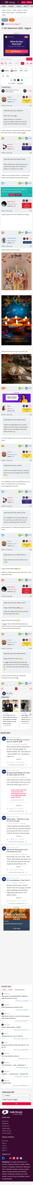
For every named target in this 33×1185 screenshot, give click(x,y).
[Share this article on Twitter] (18, 80)
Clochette (25, 1010)
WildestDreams (21, 903)
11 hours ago (19, 1067)
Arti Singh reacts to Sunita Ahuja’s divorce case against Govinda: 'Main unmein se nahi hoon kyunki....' (10, 719)
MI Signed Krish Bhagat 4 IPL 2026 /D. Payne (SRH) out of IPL (18, 774)
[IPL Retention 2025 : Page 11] (30, 63)
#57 (31, 506)
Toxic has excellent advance (10, 1056)
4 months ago (12, 811)
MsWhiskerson (24, 1085)
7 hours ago (18, 1010)
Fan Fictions (7, 1024)
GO (22, 63)
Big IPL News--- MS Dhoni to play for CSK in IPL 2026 (18, 820)
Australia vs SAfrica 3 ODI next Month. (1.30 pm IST (15, 1046)
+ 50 (30, 238)
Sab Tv (4, 1150)
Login (23, 2)
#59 (31, 596)
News (4, 6)
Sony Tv (4, 1148)
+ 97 (30, 200)
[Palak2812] (2, 70)
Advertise (5, 1124)
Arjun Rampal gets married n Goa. (12, 1007)
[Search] (18, 2)
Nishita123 (25, 1021)
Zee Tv (4, 1143)
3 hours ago (18, 1001)
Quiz (25, 6)
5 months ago (12, 872)
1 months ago (12, 903)
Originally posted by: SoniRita (13, 465)
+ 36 (30, 97)
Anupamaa (7, 993)
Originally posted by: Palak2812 (13, 110)
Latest (4, 990)
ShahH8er (25, 1001)
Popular (10, 990)
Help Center (6, 1128)
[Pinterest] (17, 1158)
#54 (31, 246)
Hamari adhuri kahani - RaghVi (11, 1027)
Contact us (5, 1126)
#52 (31, 152)
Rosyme (26, 1067)
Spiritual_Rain (20, 765)
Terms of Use (6, 1131)
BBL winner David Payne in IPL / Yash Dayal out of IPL (17, 851)
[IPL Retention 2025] (2, 63)
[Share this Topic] (11, 80)
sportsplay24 (20, 841)
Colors (4, 1146)
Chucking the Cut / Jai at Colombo (12, 1036)
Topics (18, 6)
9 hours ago (17, 1030)
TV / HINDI (5, 713)
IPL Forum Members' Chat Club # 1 (18, 880)
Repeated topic (6, 1083)
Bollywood (6, 1004)
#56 (31, 460)
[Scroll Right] (30, 91)
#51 (31, 105)
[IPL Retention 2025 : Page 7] (27, 63)
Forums (11, 6)
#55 (31, 414)
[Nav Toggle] (2, 2)
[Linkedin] (21, 1158)
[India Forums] (9, 2)
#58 (31, 549)
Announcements (19, 990)
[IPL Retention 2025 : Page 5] (5, 63)
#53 (31, 211)
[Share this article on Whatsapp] (22, 80)
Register (29, 2)
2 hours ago (18, 1021)
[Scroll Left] (2, 91)
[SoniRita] (11, 70)
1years (6, 71)
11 (25, 688)
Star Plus (5, 1141)
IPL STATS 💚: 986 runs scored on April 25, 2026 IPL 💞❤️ (18, 741)
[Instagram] (14, 1158)
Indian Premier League (12, 24)
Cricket (5, 1033)
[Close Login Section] (30, 192)
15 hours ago (15, 1085)
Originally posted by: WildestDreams (15, 555)
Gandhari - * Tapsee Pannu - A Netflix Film (14, 1074)
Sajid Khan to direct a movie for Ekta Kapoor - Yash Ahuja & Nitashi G (16, 1017)
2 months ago (12, 765)
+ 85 (30, 144)
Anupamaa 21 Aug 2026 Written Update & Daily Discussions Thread (14, 997)
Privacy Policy (6, 1133)
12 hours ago (18, 1076)
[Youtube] (10, 1158)
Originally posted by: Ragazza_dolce (15, 159)
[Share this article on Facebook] (15, 80)
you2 (27, 1058)
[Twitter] (7, 1158)
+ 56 (30, 406)
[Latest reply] (26, 765)
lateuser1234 (25, 1030)
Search (29, 59)
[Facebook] (3, 1158)
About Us (5, 1121)
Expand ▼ (19, 759)
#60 (31, 648)
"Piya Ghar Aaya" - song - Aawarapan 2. (13, 1065)
